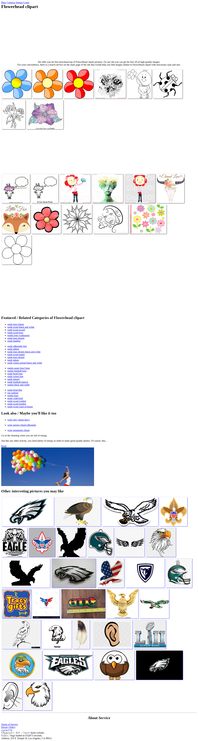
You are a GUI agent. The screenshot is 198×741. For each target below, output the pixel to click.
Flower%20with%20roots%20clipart (50, 94)
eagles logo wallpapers (18, 335)
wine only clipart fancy (18, 419)
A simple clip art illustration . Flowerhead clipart (107, 228)
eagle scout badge (16, 354)
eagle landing (13, 341)
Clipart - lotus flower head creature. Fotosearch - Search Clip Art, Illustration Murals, (15, 196)
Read (3, 446)
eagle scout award (16, 330)
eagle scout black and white (20, 327)
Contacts (11, 2)
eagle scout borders (16, 404)
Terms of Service (9, 724)
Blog (3, 2)
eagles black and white (18, 384)
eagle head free (14, 390)
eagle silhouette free (17, 346)
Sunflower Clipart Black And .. (16, 260)
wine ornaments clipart (18, 430)
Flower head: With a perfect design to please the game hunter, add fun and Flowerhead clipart (170, 195)
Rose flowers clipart (11, 125)
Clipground (15, 731)
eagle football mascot (17, 382)
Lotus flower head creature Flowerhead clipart (44, 197)
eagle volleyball (15, 398)
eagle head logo (15, 373)
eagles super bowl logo (18, 368)
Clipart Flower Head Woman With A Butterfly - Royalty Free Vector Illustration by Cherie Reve (75, 195)
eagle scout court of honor (20, 406)
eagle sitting (13, 349)
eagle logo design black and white (24, 351)
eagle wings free (15, 376)
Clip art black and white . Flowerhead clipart (139, 93)
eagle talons (13, 360)
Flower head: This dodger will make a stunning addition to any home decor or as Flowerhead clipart (16, 226)
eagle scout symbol (16, 401)
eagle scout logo (15, 332)
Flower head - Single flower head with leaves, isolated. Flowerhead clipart (45, 123)
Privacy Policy (8, 727)
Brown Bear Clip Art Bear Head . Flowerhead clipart (165, 93)
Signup (19, 2)
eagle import (13, 379)
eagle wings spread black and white (24, 363)
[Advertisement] (99, 34)
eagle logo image (15, 324)
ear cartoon (12, 392)
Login (26, 2)
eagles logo (12, 395)
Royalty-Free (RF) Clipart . (108, 94)
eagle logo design (15, 338)
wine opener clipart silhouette (21, 425)
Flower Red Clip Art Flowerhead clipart (74, 93)
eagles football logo (16, 371)
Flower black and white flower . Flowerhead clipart (76, 228)
